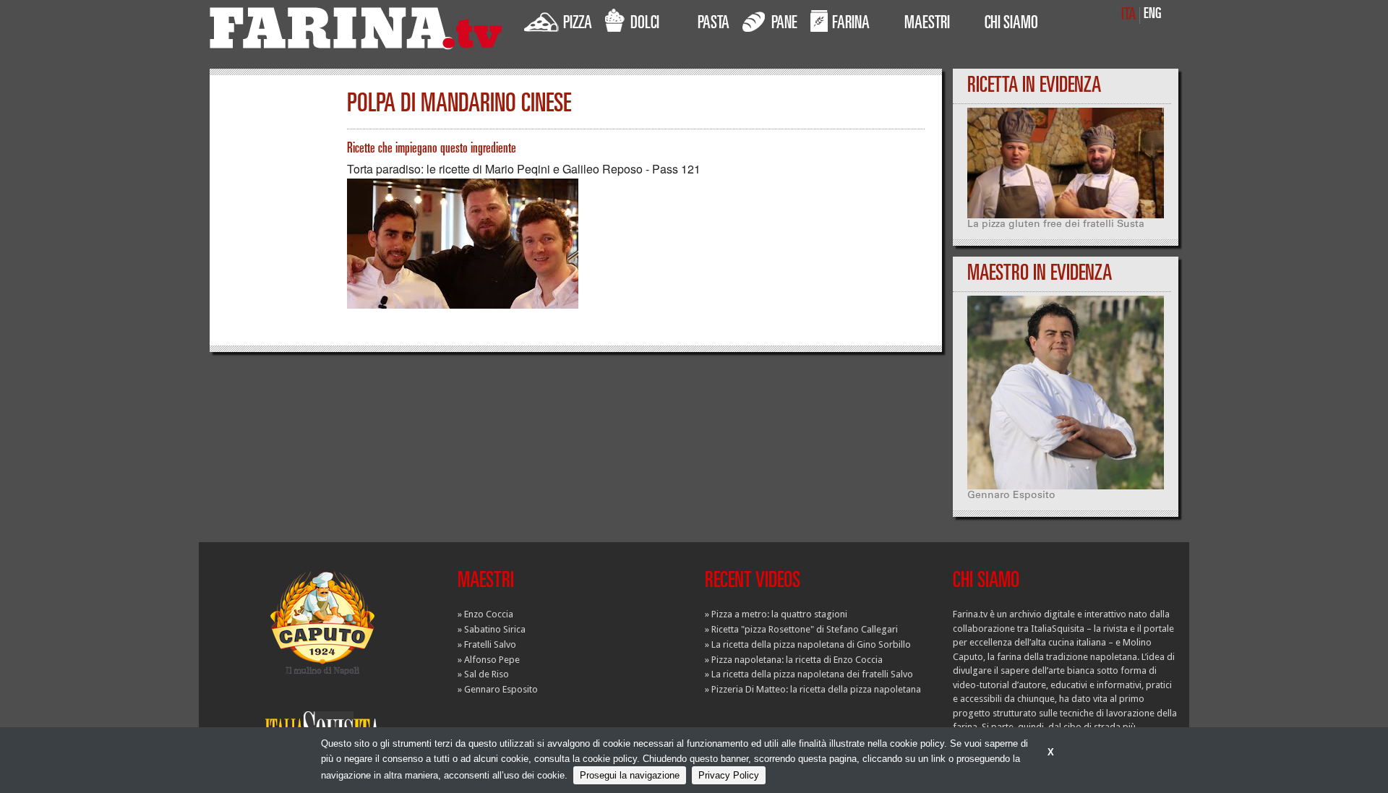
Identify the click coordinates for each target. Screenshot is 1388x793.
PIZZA (577, 24)
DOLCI (644, 24)
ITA (1128, 15)
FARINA (851, 24)
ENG (1153, 14)
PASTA (713, 24)
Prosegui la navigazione (630, 775)
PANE (784, 24)
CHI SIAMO (1011, 24)
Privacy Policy (728, 775)
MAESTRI (927, 24)
